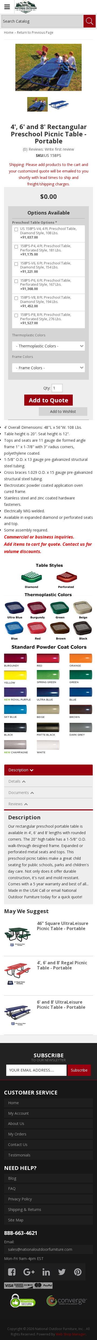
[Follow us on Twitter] (62, 1271)
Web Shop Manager (71, 1334)
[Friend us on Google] (29, 1271)
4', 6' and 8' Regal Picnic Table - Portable (62, 965)
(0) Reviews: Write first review (48, 149)
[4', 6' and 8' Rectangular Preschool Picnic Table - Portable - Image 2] (58, 104)
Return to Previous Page (35, 32)
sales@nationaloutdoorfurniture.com (40, 1249)
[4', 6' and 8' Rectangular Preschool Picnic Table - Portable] (48, 67)
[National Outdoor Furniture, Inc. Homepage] (41, 6)
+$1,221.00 (45, 267)
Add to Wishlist (63, 411)
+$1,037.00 (48, 233)
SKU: (40, 155)
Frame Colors (22, 356)
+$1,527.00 (45, 319)
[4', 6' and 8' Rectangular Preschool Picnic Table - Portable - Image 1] (37, 104)
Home (8, 32)
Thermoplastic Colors (28, 335)
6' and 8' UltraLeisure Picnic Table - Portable (61, 1004)
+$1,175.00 (45, 250)
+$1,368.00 (45, 284)
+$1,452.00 (45, 301)
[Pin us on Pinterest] (77, 1271)
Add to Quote (48, 400)
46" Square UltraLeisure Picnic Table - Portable (62, 925)
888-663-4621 (20, 1233)
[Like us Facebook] (11, 1271)
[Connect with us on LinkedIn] (46, 1271)
